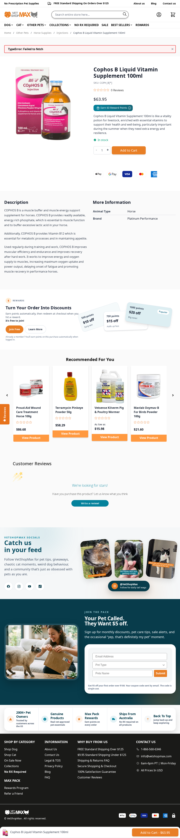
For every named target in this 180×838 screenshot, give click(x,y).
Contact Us (52, 755)
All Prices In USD (152, 770)
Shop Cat (10, 755)
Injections (62, 32)
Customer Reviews (90, 777)
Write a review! (90, 503)
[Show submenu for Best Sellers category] (131, 25)
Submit (160, 673)
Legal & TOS (53, 760)
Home (7, 32)
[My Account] (160, 14)
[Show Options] (163, 665)
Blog (153, 3)
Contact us (169, 3)
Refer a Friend (13, 793)
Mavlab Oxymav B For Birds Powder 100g (146, 412)
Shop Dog (10, 749)
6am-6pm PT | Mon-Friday (158, 763)
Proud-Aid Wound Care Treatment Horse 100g (28, 412)
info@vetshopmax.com (156, 756)
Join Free (14, 329)
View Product (31, 438)
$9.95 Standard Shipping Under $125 (102, 755)
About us (139, 3)
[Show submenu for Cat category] (22, 25)
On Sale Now (12, 760)
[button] (7, 395)
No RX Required (15, 772)
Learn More (35, 329)
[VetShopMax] (17, 812)
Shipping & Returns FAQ (94, 760)
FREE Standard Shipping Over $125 (101, 749)
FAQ (47, 777)
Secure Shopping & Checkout (97, 766)
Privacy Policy (54, 766)
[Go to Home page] (21, 14)
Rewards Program (16, 788)
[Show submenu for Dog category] (12, 25)
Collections (11, 766)
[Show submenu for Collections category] (70, 25)
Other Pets (22, 32)
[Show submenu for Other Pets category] (45, 25)
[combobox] (128, 665)
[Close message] (172, 49)
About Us (51, 749)
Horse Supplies (43, 32)
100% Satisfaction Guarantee (97, 772)
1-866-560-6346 (151, 749)
